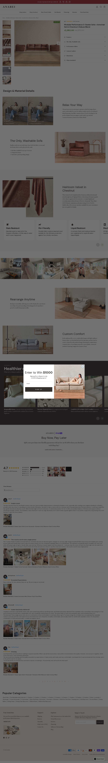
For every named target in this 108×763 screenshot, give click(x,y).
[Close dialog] (82, 366)
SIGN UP (38, 389)
